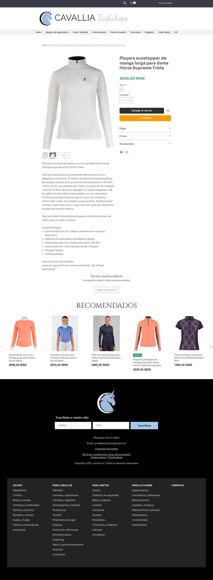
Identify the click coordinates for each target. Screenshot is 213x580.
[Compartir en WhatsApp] (127, 152)
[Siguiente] (211, 346)
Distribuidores (115, 457)
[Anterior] (1, 346)
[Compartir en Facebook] (121, 152)
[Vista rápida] (24, 333)
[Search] (124, 3)
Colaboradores (98, 457)
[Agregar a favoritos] (168, 111)
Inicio (45, 45)
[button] (133, 2)
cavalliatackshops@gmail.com (110, 443)
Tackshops (113, 18)
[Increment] (131, 100)
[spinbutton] (126, 100)
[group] (106, 346)
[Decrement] (122, 100)
